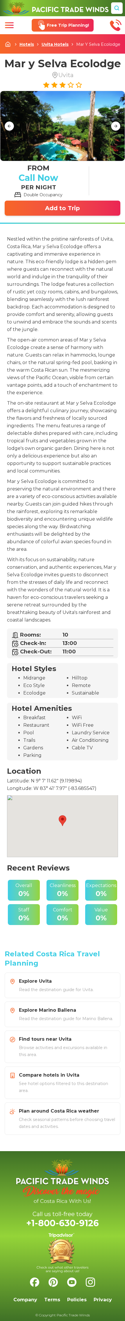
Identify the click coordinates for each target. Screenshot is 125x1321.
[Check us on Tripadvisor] (62, 1253)
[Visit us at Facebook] (34, 1282)
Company (25, 1299)
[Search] (117, 8)
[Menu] (9, 25)
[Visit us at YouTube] (71, 1282)
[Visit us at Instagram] (90, 1282)
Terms (52, 1299)
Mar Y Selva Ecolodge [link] (98, 44)
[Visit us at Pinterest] (53, 1282)
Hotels (26, 44)
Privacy (103, 1299)
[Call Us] (116, 25)
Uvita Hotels (55, 44)
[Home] (55, 8)
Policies (77, 1299)
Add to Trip (62, 208)
